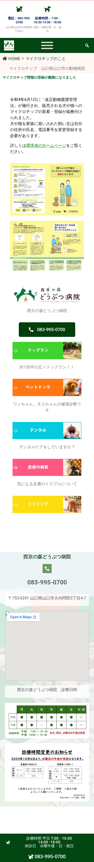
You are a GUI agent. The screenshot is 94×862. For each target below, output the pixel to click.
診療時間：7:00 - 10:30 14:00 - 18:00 (47, 20)
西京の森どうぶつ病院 (47, 557)
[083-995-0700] (47, 568)
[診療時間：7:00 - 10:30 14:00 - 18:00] (47, 9)
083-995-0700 (47, 582)
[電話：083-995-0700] (19, 9)
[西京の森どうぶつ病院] (47, 45)
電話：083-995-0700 (19, 20)
